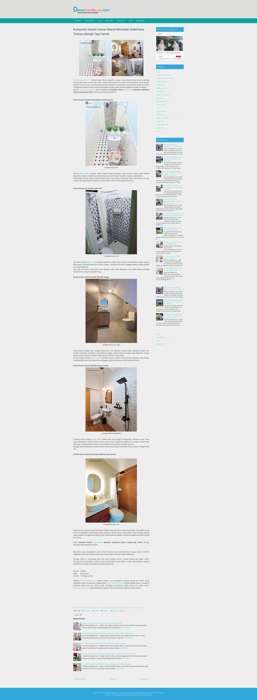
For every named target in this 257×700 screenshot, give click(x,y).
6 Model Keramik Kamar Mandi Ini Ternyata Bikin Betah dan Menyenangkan (106, 664)
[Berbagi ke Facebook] (81, 615)
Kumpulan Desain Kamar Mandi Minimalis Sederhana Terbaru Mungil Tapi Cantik (108, 32)
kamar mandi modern (137, 607)
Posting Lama (144, 679)
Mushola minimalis (162, 101)
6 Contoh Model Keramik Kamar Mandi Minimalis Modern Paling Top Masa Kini (108, 633)
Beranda (78, 20)
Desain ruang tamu (162, 88)
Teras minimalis (161, 114)
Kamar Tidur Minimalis (163, 95)
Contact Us (160, 344)
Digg (122, 611)
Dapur (131, 20)
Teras (99, 20)
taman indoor (160, 128)
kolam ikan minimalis (163, 118)
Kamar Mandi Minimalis (123, 607)
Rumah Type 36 (161, 104)
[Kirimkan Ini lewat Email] (75, 615)
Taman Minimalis (161, 111)
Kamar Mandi (141, 20)
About (158, 341)
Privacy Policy (160, 337)
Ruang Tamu (109, 20)
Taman (159, 108)
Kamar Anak (160, 91)
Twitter (96, 611)
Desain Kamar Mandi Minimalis (84, 607)
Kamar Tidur (121, 20)
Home (158, 334)
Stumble (114, 611)
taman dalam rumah (162, 124)
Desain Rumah (89, 20)
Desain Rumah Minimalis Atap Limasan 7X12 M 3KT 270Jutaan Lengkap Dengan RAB (173, 173)
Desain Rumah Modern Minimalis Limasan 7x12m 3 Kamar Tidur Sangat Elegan (173, 158)
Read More (125, 628)
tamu (158, 131)
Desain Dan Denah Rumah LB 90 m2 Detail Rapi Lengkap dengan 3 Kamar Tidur (173, 187)
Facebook (87, 611)
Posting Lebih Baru (80, 679)
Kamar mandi (112, 607)
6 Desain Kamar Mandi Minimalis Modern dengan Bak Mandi (101, 623)
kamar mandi (128, 90)
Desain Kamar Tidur (162, 81)
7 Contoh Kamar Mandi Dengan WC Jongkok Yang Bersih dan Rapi (104, 643)
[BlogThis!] (77, 615)
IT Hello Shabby (116, 695)
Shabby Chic (148, 695)
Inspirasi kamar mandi (100, 607)
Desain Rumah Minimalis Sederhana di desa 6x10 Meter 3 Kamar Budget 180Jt (173, 201)
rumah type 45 (161, 121)
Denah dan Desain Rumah (164, 75)
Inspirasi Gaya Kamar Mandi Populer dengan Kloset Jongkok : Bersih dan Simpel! (108, 654)
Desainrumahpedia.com (81, 80)
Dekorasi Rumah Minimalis (134, 695)
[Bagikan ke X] (79, 615)
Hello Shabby (160, 693)
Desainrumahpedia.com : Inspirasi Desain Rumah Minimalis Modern (125, 693)
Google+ (105, 611)
